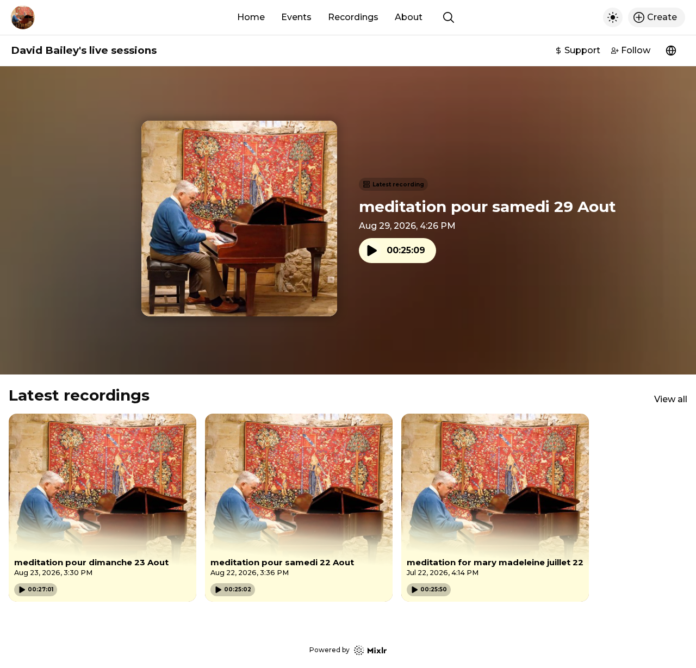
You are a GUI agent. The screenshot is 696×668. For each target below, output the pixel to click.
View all (670, 399)
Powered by (329, 650)
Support (582, 50)
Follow (635, 50)
